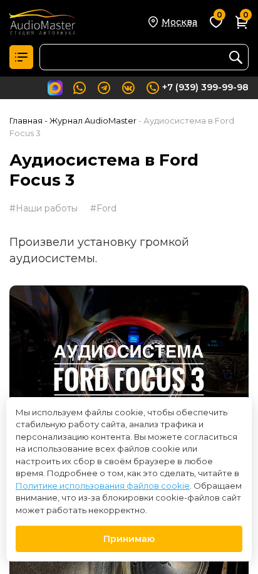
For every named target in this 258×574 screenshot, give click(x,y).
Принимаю (129, 539)
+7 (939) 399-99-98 (205, 87)
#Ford (103, 208)
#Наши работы (43, 208)
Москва (179, 22)
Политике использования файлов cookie (103, 486)
